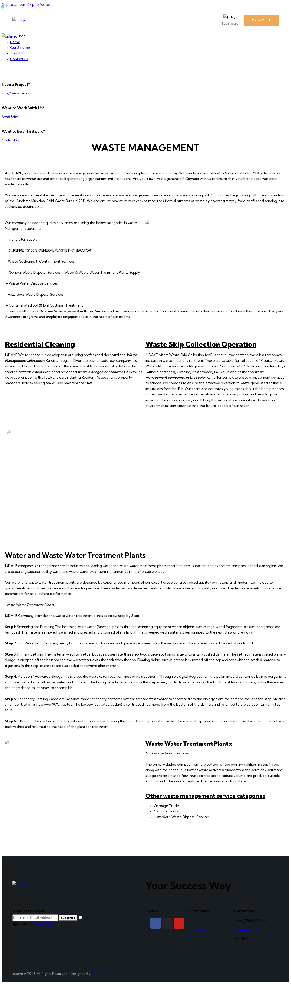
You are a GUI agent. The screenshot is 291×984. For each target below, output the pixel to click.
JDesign (99, 973)
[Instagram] (167, 923)
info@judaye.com (248, 930)
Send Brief (10, 117)
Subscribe (68, 918)
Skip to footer (38, 4)
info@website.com (17, 93)
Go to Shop (11, 140)
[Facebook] (155, 923)
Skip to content (14, 4)
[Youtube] (179, 923)
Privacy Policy (44, 924)
